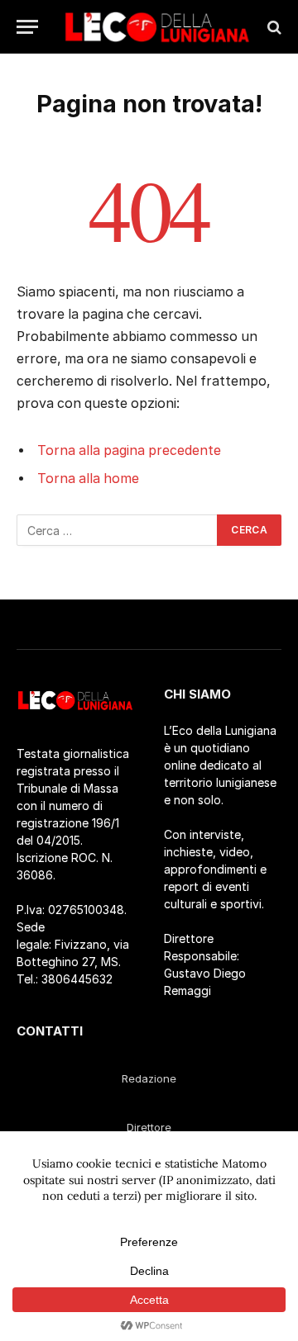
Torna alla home (88, 478)
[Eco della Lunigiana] (157, 27)
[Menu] (27, 26)
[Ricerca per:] (118, 530)
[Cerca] (272, 26)
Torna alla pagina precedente (129, 450)
